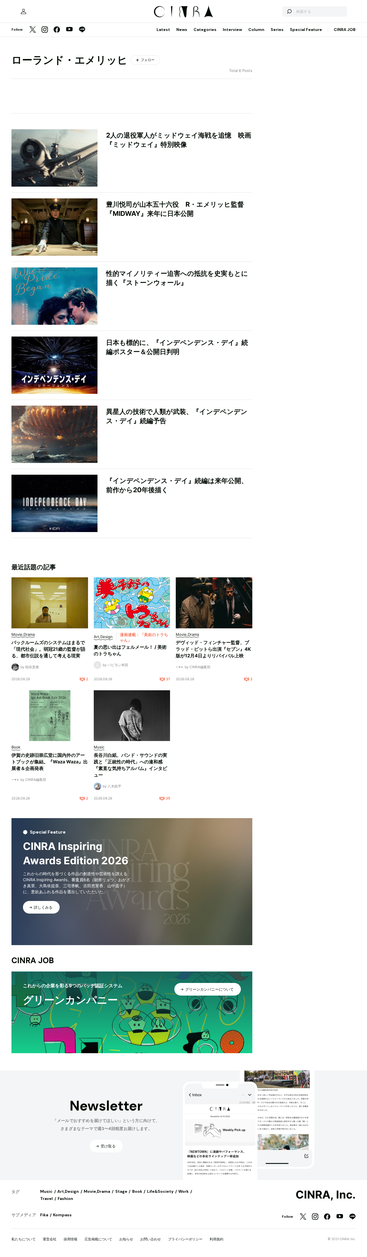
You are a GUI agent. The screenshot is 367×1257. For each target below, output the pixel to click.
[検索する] (289, 11)
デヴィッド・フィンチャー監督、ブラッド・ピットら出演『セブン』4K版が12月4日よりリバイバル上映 (213, 649)
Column (256, 29)
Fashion (65, 1199)
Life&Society (160, 1191)
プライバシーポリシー (185, 1239)
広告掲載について (98, 1239)
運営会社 (49, 1239)
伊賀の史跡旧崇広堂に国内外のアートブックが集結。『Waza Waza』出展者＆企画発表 (49, 761)
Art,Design (68, 1191)
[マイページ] (23, 11)
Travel (46, 1199)
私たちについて (23, 1239)
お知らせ (126, 1239)
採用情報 (70, 1239)
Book (137, 1191)
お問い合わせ (150, 1239)
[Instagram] (45, 30)
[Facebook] (57, 30)
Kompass (62, 1215)
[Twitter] (33, 30)
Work (183, 1191)
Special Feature (306, 29)
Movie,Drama (97, 1191)
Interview (232, 29)
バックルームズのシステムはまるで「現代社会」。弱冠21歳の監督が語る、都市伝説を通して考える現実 (48, 649)
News (181, 29)
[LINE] (82, 30)
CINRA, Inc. (326, 1194)
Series (277, 29)
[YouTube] (69, 30)
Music (46, 1191)
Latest (163, 29)
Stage (121, 1191)
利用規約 (216, 1239)
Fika (44, 1215)
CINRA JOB (345, 29)
